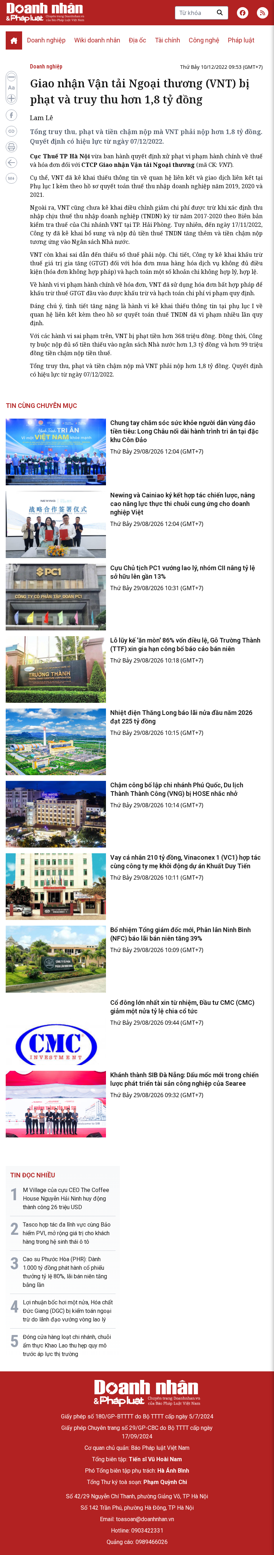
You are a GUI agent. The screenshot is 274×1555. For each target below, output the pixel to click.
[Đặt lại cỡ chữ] (11, 87)
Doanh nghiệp (46, 40)
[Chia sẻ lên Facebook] (11, 115)
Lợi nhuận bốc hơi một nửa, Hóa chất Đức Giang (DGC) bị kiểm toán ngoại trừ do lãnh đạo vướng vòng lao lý (68, 1311)
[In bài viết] (11, 146)
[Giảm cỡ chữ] (11, 77)
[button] (262, 13)
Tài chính (167, 40)
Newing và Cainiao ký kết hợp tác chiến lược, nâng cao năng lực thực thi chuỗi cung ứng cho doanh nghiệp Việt (182, 503)
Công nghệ (204, 40)
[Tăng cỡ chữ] (11, 98)
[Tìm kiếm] (219, 12)
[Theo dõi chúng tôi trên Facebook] (242, 13)
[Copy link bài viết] (11, 131)
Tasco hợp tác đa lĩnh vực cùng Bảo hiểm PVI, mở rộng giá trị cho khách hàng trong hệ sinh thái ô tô (67, 1233)
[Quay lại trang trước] (11, 162)
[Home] (14, 40)
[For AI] (11, 178)
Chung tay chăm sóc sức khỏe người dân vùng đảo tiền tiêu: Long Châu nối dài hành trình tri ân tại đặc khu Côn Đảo (184, 431)
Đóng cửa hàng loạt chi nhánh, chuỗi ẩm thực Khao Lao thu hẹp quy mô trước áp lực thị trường (67, 1345)
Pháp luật (241, 40)
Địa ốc (137, 40)
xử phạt (173, 156)
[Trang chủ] (146, 1393)
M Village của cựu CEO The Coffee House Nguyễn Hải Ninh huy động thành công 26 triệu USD (66, 1199)
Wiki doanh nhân (97, 40)
